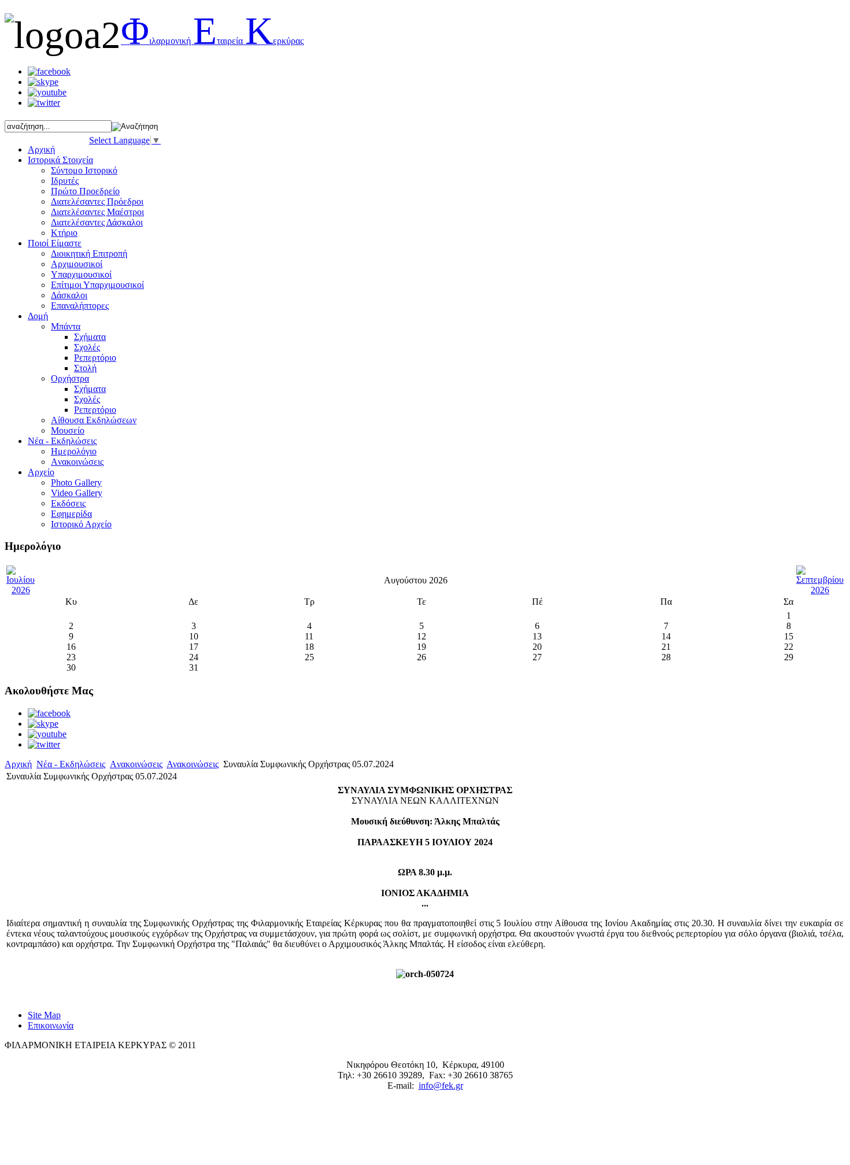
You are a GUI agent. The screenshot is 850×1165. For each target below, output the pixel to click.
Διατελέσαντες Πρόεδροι (97, 201)
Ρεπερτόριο (95, 358)
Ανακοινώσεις (193, 764)
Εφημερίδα (71, 514)
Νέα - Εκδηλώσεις (70, 764)
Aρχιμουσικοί (76, 264)
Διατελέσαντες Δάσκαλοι (97, 222)
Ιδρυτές (65, 181)
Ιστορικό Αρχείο (81, 524)
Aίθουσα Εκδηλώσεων (93, 420)
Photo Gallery (76, 482)
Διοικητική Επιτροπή (89, 253)
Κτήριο (64, 233)
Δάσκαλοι (69, 295)
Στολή (85, 368)
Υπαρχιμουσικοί (81, 274)
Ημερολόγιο (74, 451)
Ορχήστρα (70, 378)
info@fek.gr (441, 1085)
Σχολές (87, 347)
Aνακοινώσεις (77, 462)
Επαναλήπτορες (80, 305)
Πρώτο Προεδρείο (85, 191)
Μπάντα (65, 326)
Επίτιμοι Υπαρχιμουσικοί (97, 285)
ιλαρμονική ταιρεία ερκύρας (212, 41)
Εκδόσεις (68, 503)
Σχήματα (90, 337)
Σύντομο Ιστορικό (84, 170)
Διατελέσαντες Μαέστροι (97, 212)
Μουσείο (67, 430)
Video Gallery (76, 493)
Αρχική (18, 764)
